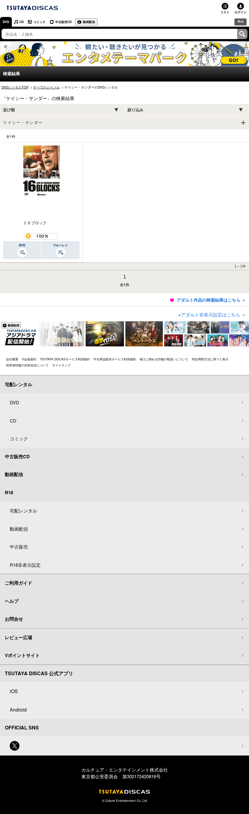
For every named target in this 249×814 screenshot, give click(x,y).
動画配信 (89, 22)
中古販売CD (63, 22)
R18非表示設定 (25, 565)
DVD (6, 22)
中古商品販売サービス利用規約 (115, 359)
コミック (39, 22)
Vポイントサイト (22, 655)
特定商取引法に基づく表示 (210, 359)
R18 (241, 21)
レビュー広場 (18, 637)
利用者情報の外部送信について (27, 365)
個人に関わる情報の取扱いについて (164, 359)
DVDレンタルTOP (15, 87)
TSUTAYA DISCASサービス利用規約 (65, 359)
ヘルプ (12, 601)
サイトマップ (61, 365)
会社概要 (12, 359)
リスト (225, 12)
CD (21, 22)
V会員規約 (29, 359)
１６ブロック (35, 222)
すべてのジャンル (46, 87)
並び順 (9, 110)
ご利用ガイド (18, 582)
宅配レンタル (23, 510)
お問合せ (14, 619)
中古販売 (19, 546)
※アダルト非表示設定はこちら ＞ (212, 314)
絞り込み (135, 110)
